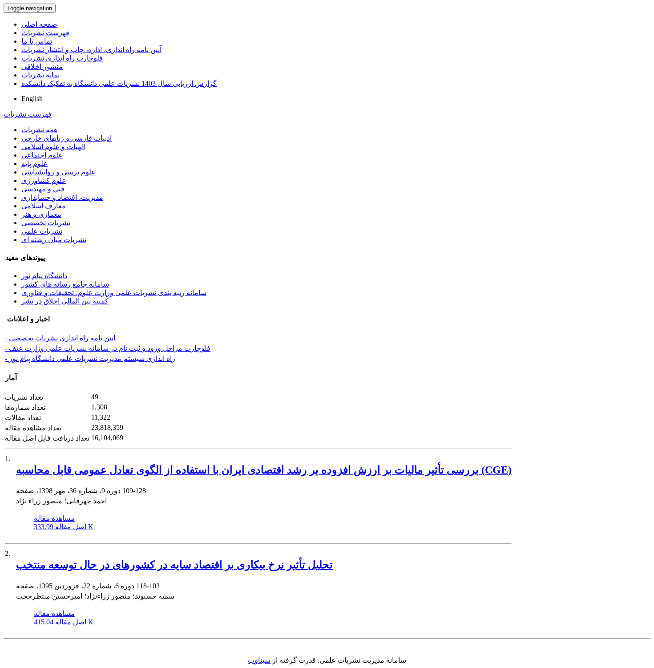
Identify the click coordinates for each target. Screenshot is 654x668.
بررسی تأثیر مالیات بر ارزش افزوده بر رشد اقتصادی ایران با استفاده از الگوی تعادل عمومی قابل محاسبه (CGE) (264, 470)
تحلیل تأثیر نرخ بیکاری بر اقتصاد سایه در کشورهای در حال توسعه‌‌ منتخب (174, 565)
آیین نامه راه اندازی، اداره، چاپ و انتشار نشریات (91, 49)
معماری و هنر (41, 214)
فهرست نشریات (45, 32)
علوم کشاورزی (43, 180)
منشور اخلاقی (42, 66)
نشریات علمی (41, 231)
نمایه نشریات (40, 75)
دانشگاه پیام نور (44, 275)
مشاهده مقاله (54, 518)
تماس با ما (36, 41)
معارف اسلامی (43, 206)
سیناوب (259, 660)
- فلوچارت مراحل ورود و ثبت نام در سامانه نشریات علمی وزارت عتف (107, 348)
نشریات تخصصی (45, 223)
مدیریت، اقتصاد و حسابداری (62, 197)
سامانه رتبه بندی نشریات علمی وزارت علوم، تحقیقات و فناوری (113, 292)
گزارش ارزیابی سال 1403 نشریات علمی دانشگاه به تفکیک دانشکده (119, 83)
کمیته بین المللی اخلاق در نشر (65, 301)
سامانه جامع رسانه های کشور (65, 284)
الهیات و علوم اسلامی (53, 146)
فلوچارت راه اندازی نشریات (62, 58)
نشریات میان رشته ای (53, 239)
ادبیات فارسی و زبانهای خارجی (66, 138)
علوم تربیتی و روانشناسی (58, 172)
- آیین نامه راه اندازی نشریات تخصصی (60, 338)
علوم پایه (34, 163)
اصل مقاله (63, 526)
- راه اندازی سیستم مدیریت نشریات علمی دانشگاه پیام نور (90, 358)
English (32, 98)
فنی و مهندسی (43, 189)
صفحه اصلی (39, 24)
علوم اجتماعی (42, 155)
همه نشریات (39, 130)
